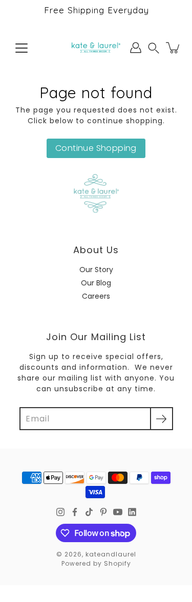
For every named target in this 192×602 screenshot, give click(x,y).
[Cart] (173, 47)
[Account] (135, 47)
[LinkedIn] (132, 512)
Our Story (96, 269)
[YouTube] (117, 512)
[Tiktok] (89, 512)
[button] (153, 47)
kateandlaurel (111, 554)
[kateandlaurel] (96, 47)
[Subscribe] (161, 418)
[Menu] (21, 48)
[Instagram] (60, 512)
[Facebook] (74, 512)
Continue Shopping (96, 148)
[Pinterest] (103, 512)
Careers (96, 296)
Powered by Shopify (96, 563)
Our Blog (96, 283)
